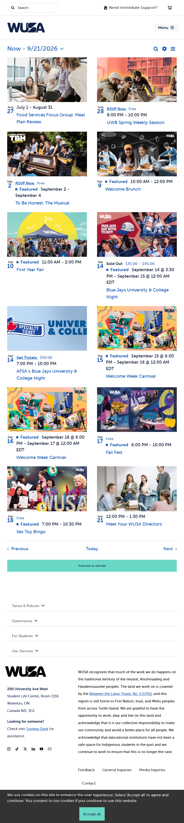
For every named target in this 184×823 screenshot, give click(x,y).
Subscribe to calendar (92, 565)
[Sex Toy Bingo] (47, 488)
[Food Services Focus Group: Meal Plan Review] (47, 79)
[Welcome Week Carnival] (137, 328)
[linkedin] (33, 749)
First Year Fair (30, 269)
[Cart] (170, 7)
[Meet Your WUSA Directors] (137, 488)
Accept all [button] (92, 814)
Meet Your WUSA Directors (134, 524)
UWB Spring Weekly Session (135, 122)
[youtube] (41, 749)
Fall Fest (114, 452)
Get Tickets (27, 357)
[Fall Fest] (137, 409)
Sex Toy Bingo (31, 531)
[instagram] (9, 749)
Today (92, 548)
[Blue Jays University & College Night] (137, 234)
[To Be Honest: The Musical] (47, 154)
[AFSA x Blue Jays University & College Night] (47, 328)
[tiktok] (17, 749)
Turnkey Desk (37, 728)
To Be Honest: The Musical (42, 203)
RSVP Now (117, 109)
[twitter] (25, 749)
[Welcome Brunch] (137, 154)
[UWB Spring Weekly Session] (137, 79)
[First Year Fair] (47, 234)
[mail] (49, 749)
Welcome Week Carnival (131, 376)
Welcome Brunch (123, 189)
